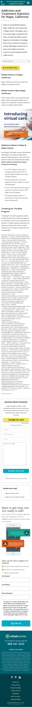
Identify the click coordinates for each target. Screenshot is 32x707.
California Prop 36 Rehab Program (15, 497)
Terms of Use (15, 691)
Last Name (6, 585)
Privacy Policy (15, 685)
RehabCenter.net (17, 703)
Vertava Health (16, 699)
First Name (6, 576)
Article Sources (6, 394)
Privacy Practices (15, 688)
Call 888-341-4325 (16, 420)
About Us (16, 682)
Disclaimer (15, 694)
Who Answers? (25, 423)
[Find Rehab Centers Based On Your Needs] (16, 636)
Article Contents (8, 61)
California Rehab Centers (12, 493)
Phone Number (7, 593)
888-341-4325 (16, 644)
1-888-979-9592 (16, 3)
